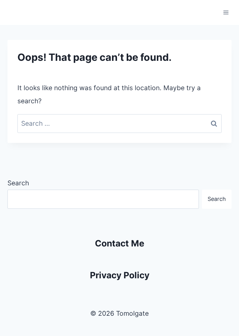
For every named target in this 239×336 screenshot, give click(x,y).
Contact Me (119, 243)
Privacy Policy (119, 275)
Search (18, 183)
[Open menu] (226, 12)
